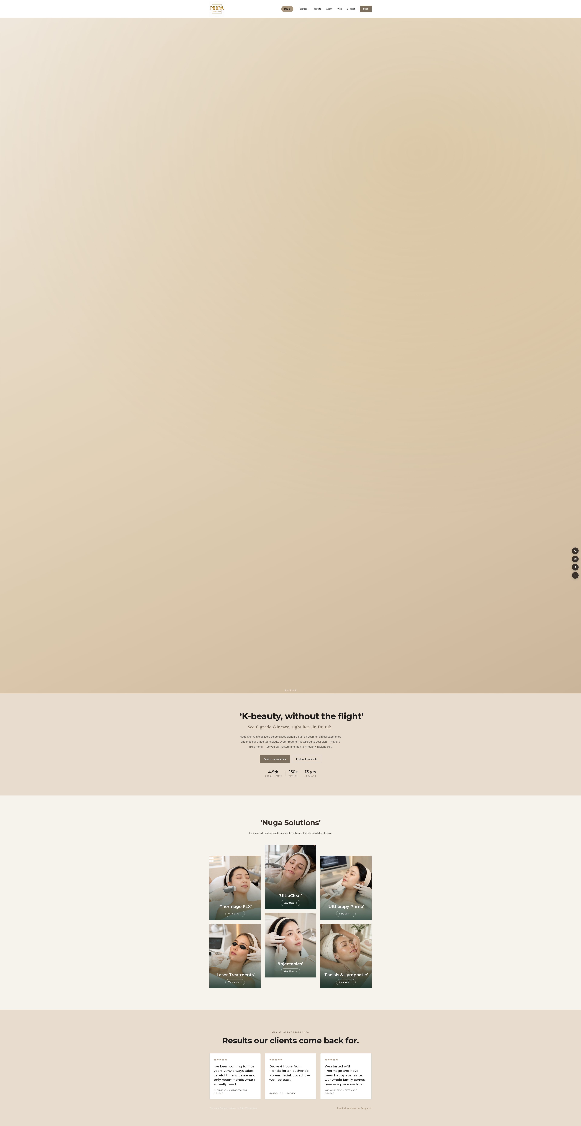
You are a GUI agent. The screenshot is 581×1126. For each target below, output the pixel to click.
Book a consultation (275, 759)
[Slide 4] (293, 690)
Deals (287, 9)
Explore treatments (306, 759)
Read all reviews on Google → (354, 1108)
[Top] (575, 575)
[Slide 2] (288, 690)
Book (365, 9)
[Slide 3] (290, 690)
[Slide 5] (295, 690)
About (329, 9)
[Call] (575, 550)
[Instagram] (575, 559)
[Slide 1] (285, 690)
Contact (351, 9)
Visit (339, 9)
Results (317, 9)
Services (304, 9)
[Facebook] (575, 567)
